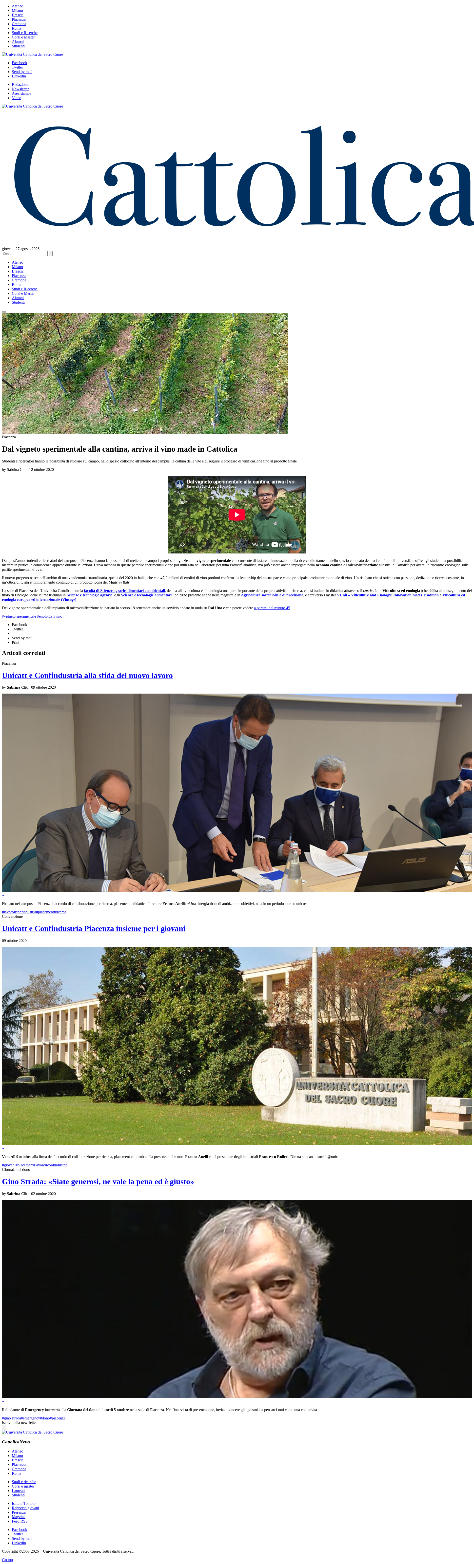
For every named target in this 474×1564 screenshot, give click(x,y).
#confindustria (25, 912)
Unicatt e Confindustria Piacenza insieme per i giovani (93, 928)
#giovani (9, 1165)
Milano (17, 10)
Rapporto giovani (25, 1508)
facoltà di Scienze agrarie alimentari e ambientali (124, 591)
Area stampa (21, 93)
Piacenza (19, 19)
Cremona (19, 24)
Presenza (19, 1512)
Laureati (18, 1491)
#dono (45, 1418)
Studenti (18, 46)
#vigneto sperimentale (19, 616)
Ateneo (17, 6)
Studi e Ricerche (25, 33)
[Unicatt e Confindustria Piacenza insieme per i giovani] (237, 1144)
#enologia (44, 616)
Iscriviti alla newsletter (19, 1422)
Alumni (18, 41)
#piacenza (57, 1418)
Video (16, 98)
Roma (16, 28)
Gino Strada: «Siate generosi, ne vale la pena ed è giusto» (98, 1181)
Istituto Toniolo (24, 1503)
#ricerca (60, 912)
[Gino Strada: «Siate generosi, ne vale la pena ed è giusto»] (237, 1397)
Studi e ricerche (24, 1482)
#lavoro (8, 912)
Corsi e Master (23, 37)
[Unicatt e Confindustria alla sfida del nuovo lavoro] (237, 891)
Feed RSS (20, 1521)
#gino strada (11, 1418)
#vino (57, 616)
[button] (4, 312)
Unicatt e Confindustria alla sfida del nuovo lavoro (87, 675)
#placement (45, 912)
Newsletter (20, 89)
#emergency (30, 1418)
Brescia (17, 15)
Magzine (18, 1517)
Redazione (20, 84)
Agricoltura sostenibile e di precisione (272, 595)
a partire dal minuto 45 (272, 608)
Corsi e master (23, 1486)
